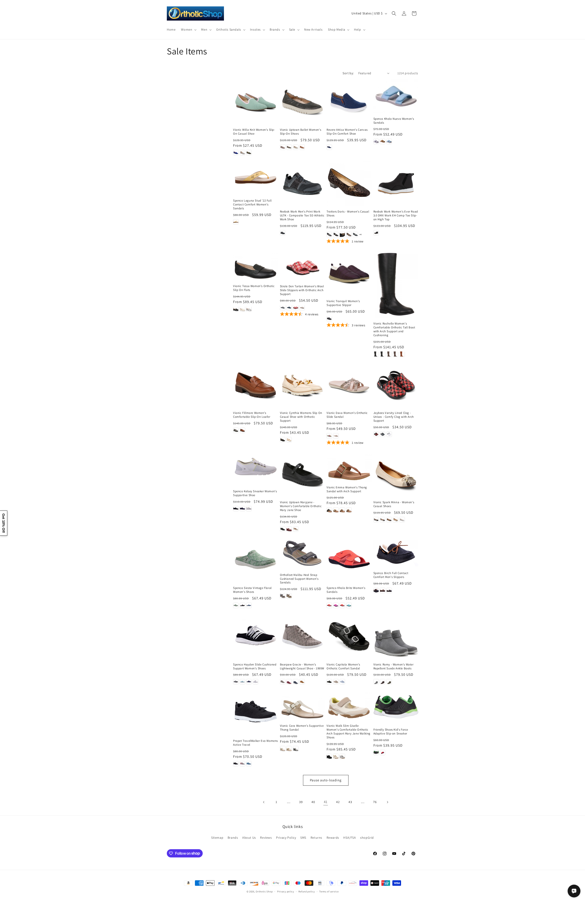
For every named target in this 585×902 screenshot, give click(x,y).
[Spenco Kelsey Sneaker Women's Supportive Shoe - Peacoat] (242, 508)
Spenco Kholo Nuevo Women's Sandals (393, 121)
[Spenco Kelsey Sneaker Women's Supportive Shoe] (255, 469)
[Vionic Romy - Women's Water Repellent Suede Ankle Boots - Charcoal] (376, 681)
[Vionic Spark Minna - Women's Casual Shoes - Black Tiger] (389, 519)
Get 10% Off (3, 523)
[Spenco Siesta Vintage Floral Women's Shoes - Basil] (236, 605)
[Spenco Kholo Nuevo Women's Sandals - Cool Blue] (389, 141)
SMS (303, 837)
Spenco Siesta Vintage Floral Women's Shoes (252, 590)
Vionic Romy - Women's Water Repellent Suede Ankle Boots (393, 666)
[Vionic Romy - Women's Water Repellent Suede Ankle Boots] (395, 636)
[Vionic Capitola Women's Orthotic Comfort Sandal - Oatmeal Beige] (336, 681)
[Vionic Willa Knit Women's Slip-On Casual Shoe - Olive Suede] (249, 152)
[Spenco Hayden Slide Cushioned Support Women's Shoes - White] (255, 681)
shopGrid (367, 837)
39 (301, 802)
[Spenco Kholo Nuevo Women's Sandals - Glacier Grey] (376, 141)
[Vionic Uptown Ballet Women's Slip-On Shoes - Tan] (302, 147)
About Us (249, 837)
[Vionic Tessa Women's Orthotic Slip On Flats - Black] (236, 308)
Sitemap (217, 837)
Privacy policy (285, 891)
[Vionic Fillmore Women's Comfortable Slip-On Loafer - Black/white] (236, 430)
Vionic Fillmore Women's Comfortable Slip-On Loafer (251, 415)
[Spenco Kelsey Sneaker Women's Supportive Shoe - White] (249, 508)
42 (338, 802)
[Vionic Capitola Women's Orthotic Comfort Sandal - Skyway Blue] (342, 681)
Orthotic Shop (264, 891)
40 (313, 802)
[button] (188, 29)
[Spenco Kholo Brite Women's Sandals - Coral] (329, 605)
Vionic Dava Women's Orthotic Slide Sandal (347, 415)
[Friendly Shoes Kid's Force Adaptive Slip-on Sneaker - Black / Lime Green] (376, 752)
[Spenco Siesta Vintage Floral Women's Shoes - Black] (242, 605)
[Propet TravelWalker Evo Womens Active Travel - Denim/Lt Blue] (249, 763)
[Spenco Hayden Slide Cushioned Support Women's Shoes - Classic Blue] (249, 681)
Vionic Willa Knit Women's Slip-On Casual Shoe (254, 132)
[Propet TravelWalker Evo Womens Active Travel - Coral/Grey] (242, 763)
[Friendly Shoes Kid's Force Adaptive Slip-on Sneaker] (395, 707)
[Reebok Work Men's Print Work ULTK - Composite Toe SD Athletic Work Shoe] (302, 183)
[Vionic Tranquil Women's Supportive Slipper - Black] (329, 318)
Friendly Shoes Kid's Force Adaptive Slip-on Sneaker (390, 731)
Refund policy (306, 891)
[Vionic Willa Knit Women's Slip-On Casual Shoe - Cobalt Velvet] (236, 152)
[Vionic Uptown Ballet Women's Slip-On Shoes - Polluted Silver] (289, 147)
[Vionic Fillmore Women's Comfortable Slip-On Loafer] (255, 384)
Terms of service (328, 891)
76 (375, 802)
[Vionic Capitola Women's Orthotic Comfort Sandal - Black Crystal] (329, 681)
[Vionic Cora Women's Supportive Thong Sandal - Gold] (289, 748)
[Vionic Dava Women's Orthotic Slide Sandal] (349, 384)
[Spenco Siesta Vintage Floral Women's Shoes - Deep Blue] (249, 605)
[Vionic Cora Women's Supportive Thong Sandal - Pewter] (295, 748)
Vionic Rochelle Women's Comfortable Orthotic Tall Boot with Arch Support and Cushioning (394, 329)
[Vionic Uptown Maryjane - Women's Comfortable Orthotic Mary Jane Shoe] (302, 474)
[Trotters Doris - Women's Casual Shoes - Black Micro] (336, 234)
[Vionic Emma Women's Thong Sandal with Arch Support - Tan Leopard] (349, 510)
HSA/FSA (349, 837)
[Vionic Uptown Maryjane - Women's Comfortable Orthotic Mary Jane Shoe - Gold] (295, 529)
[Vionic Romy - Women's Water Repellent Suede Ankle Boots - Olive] (389, 681)
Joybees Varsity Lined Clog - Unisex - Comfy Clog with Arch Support (393, 417)
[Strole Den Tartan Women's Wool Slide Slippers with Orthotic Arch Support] (302, 265)
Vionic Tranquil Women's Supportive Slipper (343, 303)
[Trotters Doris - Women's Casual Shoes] (349, 183)
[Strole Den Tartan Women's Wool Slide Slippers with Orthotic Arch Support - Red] (295, 307)
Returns (316, 837)
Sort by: (348, 73)
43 (350, 802)
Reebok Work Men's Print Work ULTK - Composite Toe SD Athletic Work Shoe (302, 215)
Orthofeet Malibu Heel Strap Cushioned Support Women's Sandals (299, 579)
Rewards (333, 837)
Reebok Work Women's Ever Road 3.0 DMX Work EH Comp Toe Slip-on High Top (395, 215)
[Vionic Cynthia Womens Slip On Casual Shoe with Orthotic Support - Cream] (289, 439)
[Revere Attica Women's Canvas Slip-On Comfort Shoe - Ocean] (329, 147)
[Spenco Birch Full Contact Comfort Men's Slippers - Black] (376, 590)
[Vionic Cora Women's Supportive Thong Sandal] (302, 705)
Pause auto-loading (326, 780)
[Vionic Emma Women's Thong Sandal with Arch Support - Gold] (336, 510)
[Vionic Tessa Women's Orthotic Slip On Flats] (255, 265)
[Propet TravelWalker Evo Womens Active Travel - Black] (236, 763)
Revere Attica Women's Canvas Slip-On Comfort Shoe (347, 132)
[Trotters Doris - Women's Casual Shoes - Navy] (355, 234)
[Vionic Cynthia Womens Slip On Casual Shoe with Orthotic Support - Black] (282, 439)
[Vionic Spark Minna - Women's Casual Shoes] (395, 474)
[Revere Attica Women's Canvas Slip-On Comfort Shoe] (349, 101)
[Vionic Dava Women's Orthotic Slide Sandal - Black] (329, 436)
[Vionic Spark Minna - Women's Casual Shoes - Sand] (395, 519)
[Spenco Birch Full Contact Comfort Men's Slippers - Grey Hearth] (389, 590)
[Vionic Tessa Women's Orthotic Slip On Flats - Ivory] (242, 308)
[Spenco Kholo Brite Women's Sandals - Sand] (342, 605)
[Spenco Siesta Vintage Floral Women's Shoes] (255, 560)
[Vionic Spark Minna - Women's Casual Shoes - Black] (376, 519)
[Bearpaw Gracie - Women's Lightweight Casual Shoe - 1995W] (302, 636)
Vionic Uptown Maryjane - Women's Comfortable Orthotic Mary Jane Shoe (301, 506)
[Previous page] (264, 802)
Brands (233, 837)
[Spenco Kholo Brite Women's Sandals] (349, 560)
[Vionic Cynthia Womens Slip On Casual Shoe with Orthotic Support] (302, 384)
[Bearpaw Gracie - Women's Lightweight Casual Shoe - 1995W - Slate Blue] (295, 681)
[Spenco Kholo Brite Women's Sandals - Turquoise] (349, 605)
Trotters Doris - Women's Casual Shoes (348, 213)
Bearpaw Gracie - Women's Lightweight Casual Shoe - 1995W (302, 666)
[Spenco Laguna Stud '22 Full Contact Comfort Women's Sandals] (255, 178)
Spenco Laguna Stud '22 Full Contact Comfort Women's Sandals (252, 204)
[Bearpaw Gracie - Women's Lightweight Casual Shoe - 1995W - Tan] (302, 681)
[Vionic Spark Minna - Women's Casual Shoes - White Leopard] (402, 519)
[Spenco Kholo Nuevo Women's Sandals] (395, 96)
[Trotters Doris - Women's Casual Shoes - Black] (329, 234)
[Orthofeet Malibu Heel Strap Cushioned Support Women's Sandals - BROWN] (289, 596)
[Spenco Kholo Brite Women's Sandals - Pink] (336, 605)
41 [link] (325, 801)
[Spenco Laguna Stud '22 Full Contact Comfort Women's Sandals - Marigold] (236, 222)
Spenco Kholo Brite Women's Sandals (346, 590)
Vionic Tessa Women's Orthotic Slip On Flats (253, 288)
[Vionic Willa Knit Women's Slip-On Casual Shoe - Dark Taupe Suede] (242, 152)
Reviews (266, 837)
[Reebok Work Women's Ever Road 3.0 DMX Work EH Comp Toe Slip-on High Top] (395, 183)
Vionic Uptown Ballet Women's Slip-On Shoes (300, 132)
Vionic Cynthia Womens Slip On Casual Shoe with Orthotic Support (301, 417)
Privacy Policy (286, 837)
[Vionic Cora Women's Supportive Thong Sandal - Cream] (282, 748)
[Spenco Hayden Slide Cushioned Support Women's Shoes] (255, 636)
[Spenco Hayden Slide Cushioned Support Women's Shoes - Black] (236, 681)
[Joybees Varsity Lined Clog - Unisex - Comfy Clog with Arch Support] (395, 384)
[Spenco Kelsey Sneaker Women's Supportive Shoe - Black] (236, 508)
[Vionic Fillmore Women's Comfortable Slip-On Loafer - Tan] (242, 430)
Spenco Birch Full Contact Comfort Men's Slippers (390, 575)
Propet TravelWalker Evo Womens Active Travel (255, 743)
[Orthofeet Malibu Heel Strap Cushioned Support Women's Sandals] (302, 553)
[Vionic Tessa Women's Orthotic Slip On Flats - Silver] (249, 308)
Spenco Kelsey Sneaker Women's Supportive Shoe (255, 493)
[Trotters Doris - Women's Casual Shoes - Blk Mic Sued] (342, 234)
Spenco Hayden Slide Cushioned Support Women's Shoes (254, 666)
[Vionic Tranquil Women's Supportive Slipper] (349, 272)
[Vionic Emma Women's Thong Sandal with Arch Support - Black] (329, 510)
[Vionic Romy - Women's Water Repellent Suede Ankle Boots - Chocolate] (382, 681)
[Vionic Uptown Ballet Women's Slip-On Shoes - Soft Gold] (295, 147)
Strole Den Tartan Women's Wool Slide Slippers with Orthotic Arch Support (302, 290)
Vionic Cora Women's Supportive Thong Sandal (302, 728)
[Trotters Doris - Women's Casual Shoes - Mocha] (349, 234)
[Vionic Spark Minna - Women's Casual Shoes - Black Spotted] (382, 519)
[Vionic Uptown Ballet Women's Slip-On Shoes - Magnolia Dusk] (282, 147)
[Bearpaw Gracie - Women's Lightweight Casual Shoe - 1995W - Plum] (289, 681)
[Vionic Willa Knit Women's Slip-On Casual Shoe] (255, 101)
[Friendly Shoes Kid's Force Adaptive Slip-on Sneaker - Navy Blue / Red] (382, 752)
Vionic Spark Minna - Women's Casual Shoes (393, 504)
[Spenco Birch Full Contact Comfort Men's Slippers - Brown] (382, 590)
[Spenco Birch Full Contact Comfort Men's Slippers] (395, 552)
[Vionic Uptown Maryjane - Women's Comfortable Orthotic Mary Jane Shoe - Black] (282, 529)
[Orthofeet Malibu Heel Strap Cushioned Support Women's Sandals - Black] (282, 596)
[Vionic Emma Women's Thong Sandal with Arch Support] (349, 467)
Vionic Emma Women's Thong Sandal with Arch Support (347, 489)
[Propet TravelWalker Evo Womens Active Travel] (255, 712)
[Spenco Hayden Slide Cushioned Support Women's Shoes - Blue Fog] (242, 681)
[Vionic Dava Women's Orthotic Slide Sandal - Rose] (336, 436)
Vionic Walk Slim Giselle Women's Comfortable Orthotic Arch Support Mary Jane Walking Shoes (348, 731)
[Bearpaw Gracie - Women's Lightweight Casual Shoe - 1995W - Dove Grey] (282, 681)
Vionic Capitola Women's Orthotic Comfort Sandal (343, 666)
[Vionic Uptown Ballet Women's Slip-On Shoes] (302, 101)
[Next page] (387, 802)
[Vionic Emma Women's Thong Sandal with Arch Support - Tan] (342, 510)
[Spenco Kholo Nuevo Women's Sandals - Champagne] (382, 141)
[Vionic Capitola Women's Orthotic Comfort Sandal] (349, 636)
